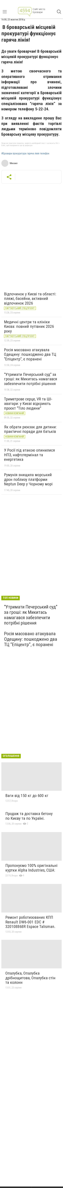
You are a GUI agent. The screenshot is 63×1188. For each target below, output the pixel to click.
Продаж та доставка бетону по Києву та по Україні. (29, 816)
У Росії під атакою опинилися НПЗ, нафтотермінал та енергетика (29, 455)
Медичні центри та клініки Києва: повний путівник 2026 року (29, 327)
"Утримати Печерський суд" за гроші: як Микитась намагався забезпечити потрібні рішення (30, 379)
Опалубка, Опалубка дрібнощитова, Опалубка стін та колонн (30, 978)
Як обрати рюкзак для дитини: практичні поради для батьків (30, 429)
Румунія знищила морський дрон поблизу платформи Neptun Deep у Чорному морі (28, 479)
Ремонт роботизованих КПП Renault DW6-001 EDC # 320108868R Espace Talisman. (30, 922)
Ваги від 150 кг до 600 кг (26, 795)
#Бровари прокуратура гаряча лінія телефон (25, 153)
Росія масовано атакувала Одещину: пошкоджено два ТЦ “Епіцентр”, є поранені (30, 354)
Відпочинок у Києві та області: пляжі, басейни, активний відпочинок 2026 (30, 299)
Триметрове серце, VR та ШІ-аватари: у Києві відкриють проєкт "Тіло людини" (28, 404)
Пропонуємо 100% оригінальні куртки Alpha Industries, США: (31, 868)
